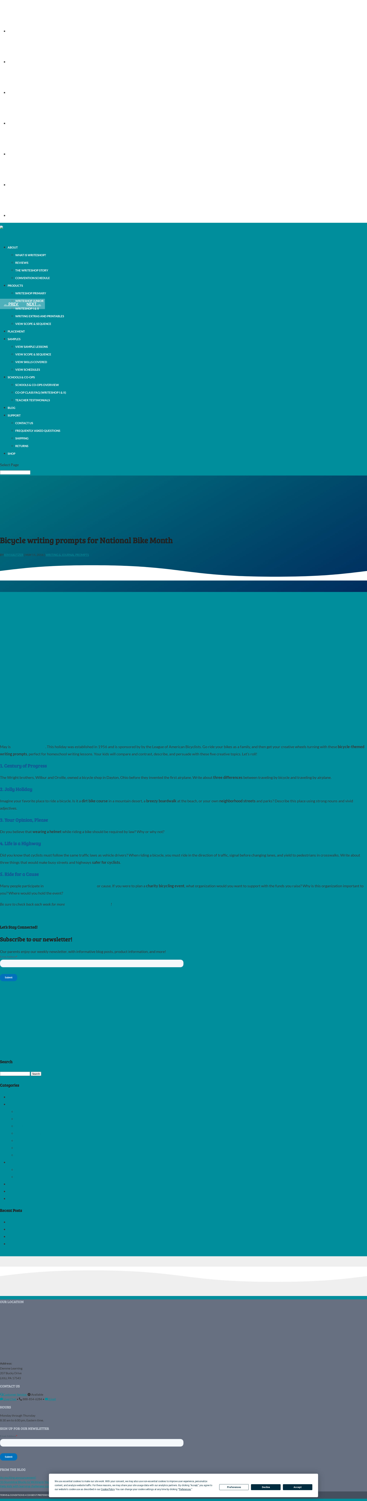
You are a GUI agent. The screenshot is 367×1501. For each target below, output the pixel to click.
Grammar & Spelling (24, 1191)
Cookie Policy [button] (107, 1489)
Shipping (21, 438)
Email (52, 1399)
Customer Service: (15, 1394)
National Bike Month (28, 746)
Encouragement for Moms (36, 1140)
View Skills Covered (31, 362)
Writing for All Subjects (34, 1155)
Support (14, 415)
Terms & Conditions (12, 1495)
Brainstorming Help (31, 1126)
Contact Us (24, 423)
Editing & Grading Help (34, 1133)
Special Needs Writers (33, 1118)
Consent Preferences (39, 1495)
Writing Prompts (21, 1198)
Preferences (234, 1487)
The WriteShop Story (31, 270)
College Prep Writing (32, 1176)
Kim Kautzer (13, 554)
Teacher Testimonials (32, 400)
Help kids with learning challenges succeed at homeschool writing (61, 1236)
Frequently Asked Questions (37, 430)
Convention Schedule (32, 278)
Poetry (13, 1184)
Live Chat (10, 1399)
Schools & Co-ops (21, 377)
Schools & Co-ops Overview (37, 385)
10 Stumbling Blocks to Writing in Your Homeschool (50, 1229)
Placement (16, 331)
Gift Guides (17, 1097)
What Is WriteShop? (30, 255)
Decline (266, 1487)
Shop (11, 453)
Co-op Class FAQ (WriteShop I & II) (40, 392)
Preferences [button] (185, 1489)
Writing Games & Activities (37, 1147)
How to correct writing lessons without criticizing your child (56, 1243)
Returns (21, 446)
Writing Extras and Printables (39, 316)
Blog (11, 407)
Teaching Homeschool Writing (32, 1104)
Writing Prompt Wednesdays (88, 904)
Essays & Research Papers (36, 1169)
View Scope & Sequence (33, 323)
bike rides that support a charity (70, 885)
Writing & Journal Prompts (67, 554)
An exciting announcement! (30, 1222)
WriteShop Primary (30, 293)
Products (15, 285)
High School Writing (24, 1162)
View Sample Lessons (31, 346)
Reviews (21, 262)
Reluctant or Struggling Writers (41, 1111)
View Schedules (27, 369)
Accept (298, 1487)
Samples (14, 339)
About (13, 247)
